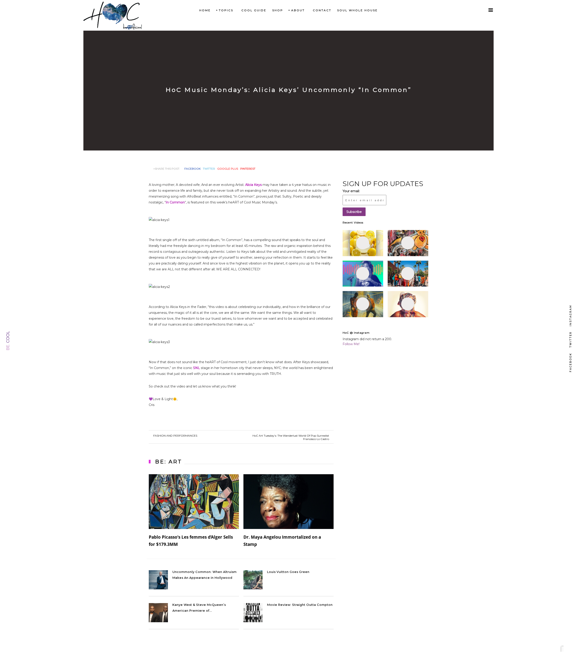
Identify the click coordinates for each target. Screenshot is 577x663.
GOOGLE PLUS (227, 168)
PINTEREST (247, 168)
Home (205, 10)
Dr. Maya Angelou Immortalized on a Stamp (282, 540)
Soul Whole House (357, 10)
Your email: (351, 191)
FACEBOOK (192, 168)
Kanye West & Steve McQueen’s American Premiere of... (199, 607)
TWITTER (209, 168)
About (298, 10)
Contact (322, 10)
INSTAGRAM (570, 315)
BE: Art (168, 461)
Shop (277, 10)
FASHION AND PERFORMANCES (175, 435)
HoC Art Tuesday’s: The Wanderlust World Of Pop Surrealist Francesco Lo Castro (290, 437)
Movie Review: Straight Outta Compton (300, 604)
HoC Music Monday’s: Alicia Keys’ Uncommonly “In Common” (289, 89)
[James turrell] (363, 243)
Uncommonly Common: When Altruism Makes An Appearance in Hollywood (204, 574)
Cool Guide (253, 10)
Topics (226, 10)
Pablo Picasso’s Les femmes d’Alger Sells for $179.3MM (191, 540)
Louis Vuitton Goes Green (288, 572)
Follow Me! (351, 344)
